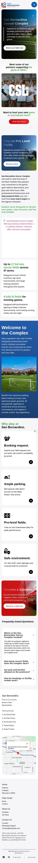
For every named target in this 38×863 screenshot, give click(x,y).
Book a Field (7, 702)
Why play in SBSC (8, 793)
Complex (5, 790)
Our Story (5, 815)
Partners (5, 788)
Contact (5, 804)
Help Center (7, 798)
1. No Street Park (8, 714)
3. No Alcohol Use (9, 722)
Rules (4, 801)
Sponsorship (7, 705)
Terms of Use (31, 857)
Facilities (5, 812)
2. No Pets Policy (8, 718)
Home (4, 784)
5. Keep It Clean (8, 729)
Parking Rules (8, 711)
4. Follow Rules (8, 725)
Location (5, 823)
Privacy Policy (17, 857)
